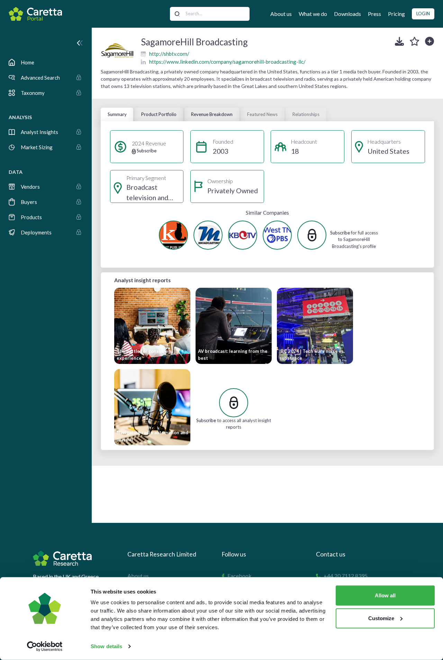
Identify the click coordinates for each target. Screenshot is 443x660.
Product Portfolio (159, 114)
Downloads (347, 13)
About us (281, 13)
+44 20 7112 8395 (346, 575)
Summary (117, 114)
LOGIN (423, 13)
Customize (381, 618)
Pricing (396, 13)
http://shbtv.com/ (169, 54)
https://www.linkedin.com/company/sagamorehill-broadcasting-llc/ (227, 62)
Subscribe (340, 232)
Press (374, 13)
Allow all (385, 595)
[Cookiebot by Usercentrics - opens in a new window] (45, 646)
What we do (313, 13)
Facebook (239, 575)
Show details (106, 646)
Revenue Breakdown (212, 114)
